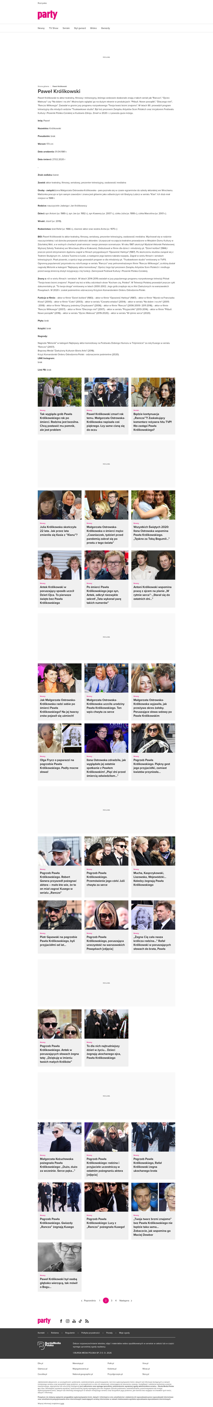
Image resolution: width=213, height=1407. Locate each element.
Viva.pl (145, 1363)
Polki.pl (111, 1363)
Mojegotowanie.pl (80, 1368)
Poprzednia (90, 1300)
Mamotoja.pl (78, 1363)
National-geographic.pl (83, 1374)
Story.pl (145, 1374)
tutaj (62, 1403)
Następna (124, 1300)
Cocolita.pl (42, 1374)
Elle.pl (40, 1363)
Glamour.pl (42, 1368)
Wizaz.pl (146, 1368)
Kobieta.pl (112, 1368)
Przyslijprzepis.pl (115, 1374)
